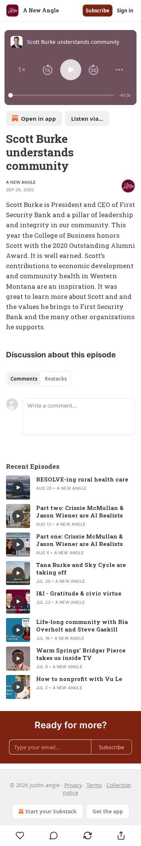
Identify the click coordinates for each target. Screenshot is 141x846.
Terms (94, 785)
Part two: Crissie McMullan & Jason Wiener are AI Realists (80, 511)
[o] (18, 488)
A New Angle (21, 182)
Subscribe (97, 10)
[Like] (20, 835)
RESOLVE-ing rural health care (82, 479)
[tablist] (38, 378)
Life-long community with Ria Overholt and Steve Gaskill (82, 625)
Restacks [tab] (56, 378)
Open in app (38, 118)
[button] (22, 69)
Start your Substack (51, 811)
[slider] (62, 95)
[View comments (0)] (54, 835)
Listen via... (87, 118)
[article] (70, 488)
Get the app (107, 811)
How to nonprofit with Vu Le (79, 678)
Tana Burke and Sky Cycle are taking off (81, 568)
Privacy (73, 785)
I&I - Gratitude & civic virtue (78, 593)
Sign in (125, 10)
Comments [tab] (24, 378)
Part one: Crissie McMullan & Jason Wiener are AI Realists (79, 540)
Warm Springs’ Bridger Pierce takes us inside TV (81, 654)
